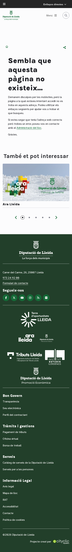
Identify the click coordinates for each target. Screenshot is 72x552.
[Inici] (11, 15)
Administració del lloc (29, 128)
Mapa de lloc (10, 493)
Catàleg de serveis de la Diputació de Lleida (28, 462)
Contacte (8, 513)
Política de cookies (14, 520)
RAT (5, 500)
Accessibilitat (10, 506)
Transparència (11, 401)
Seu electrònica (12, 408)
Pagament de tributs (14, 432)
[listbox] (64, 47)
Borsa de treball (12, 445)
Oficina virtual (10, 438)
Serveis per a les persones (18, 469)
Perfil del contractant (15, 415)
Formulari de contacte (15, 283)
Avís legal (8, 486)
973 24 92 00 (11, 278)
